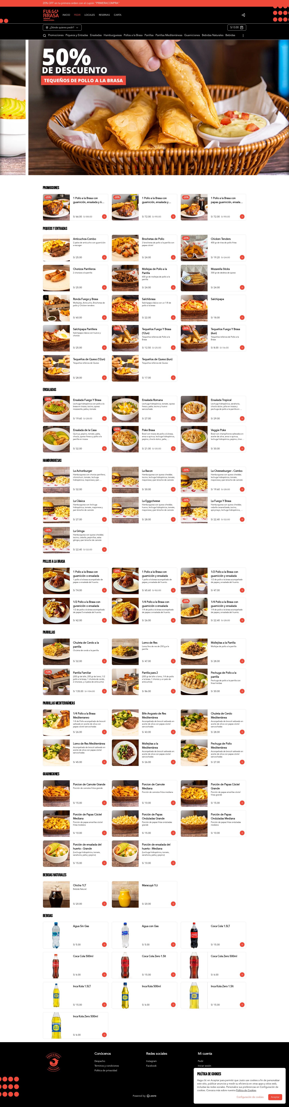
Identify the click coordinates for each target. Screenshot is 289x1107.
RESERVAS (104, 15)
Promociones (56, 35)
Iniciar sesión (204, 1066)
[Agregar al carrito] (104, 216)
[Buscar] (44, 35)
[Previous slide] (2, 107)
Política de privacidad (105, 1070)
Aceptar (275, 1097)
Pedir (200, 1061)
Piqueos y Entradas (77, 35)
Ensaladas (96, 35)
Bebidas (230, 35)
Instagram (151, 1061)
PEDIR (77, 15)
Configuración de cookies (250, 1097)
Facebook (151, 1066)
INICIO (66, 15)
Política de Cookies (246, 1090)
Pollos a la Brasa (133, 35)
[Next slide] (287, 107)
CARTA (117, 15)
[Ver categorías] (243, 36)
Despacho (99, 1061)
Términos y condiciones (106, 1066)
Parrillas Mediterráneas (169, 35)
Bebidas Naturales (212, 35)
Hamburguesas (113, 35)
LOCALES (89, 15)
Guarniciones (192, 35)
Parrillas (149, 35)
